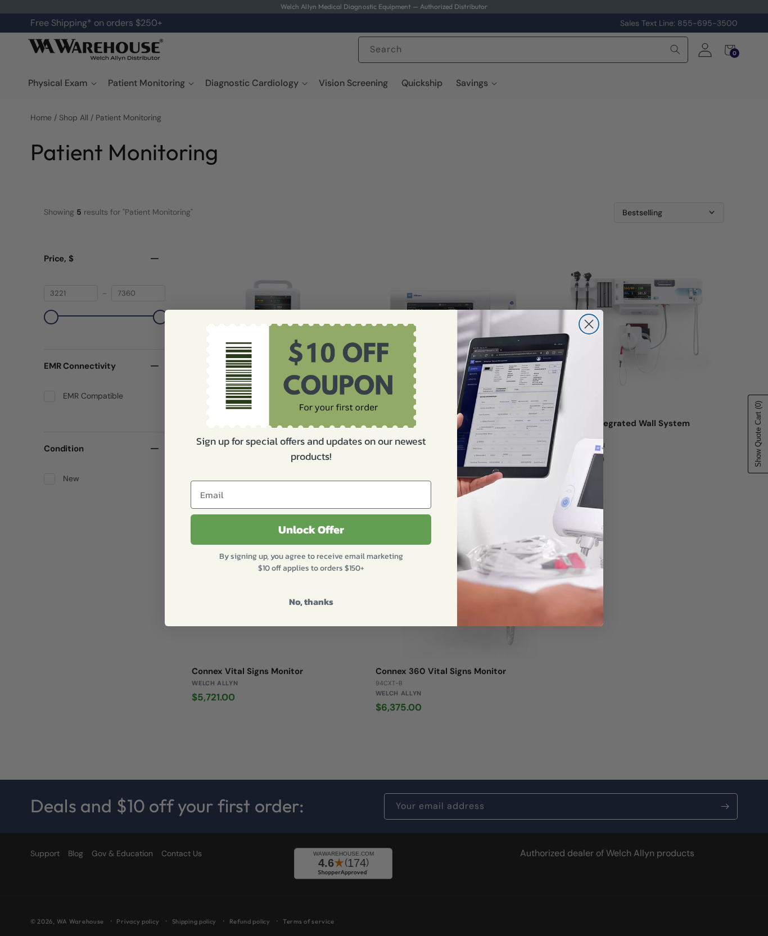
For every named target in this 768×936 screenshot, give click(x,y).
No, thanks (311, 601)
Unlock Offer (311, 529)
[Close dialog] (589, 324)
